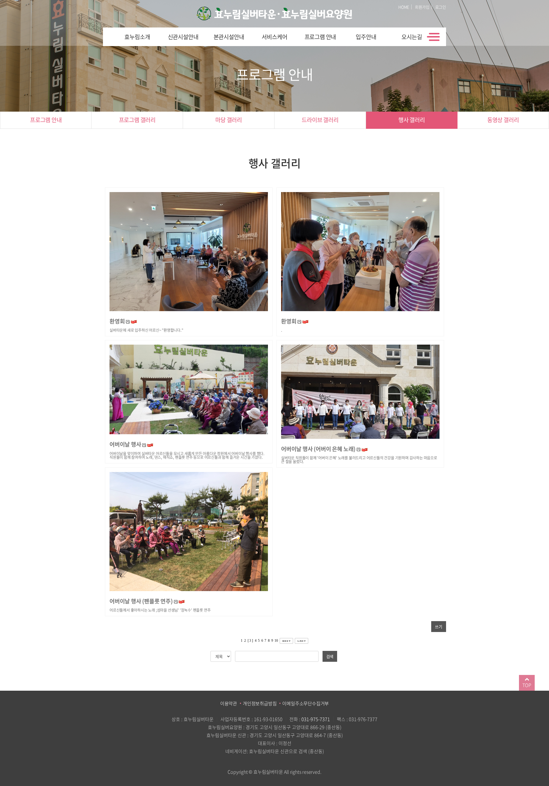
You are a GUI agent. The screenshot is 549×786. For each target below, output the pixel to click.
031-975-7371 (315, 719)
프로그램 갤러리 (137, 120)
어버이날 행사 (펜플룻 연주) (141, 601)
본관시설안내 (229, 37)
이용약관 (228, 703)
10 (276, 641)
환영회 (117, 321)
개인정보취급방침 (260, 703)
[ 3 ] (250, 641)
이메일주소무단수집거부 (305, 703)
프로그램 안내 (320, 37)
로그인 (440, 7)
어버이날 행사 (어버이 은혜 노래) (318, 449)
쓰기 (438, 626)
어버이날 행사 (125, 444)
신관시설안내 (183, 37)
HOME (403, 7)
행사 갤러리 (411, 120)
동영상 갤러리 (503, 120)
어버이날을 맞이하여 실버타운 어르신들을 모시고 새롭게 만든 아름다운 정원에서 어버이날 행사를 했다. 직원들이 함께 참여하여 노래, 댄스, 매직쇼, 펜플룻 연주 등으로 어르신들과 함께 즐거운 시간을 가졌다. (187, 455)
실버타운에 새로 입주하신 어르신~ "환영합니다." (146, 330)
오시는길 (411, 37)
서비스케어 (274, 37)
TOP (526, 685)
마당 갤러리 (228, 120)
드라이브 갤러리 (320, 120)
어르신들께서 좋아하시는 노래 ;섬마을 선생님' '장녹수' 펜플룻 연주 (160, 610)
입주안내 (366, 37)
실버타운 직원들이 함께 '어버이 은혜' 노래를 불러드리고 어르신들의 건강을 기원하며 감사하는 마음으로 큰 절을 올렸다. (359, 459)
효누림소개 (137, 37)
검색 (330, 656)
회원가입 (422, 7)
